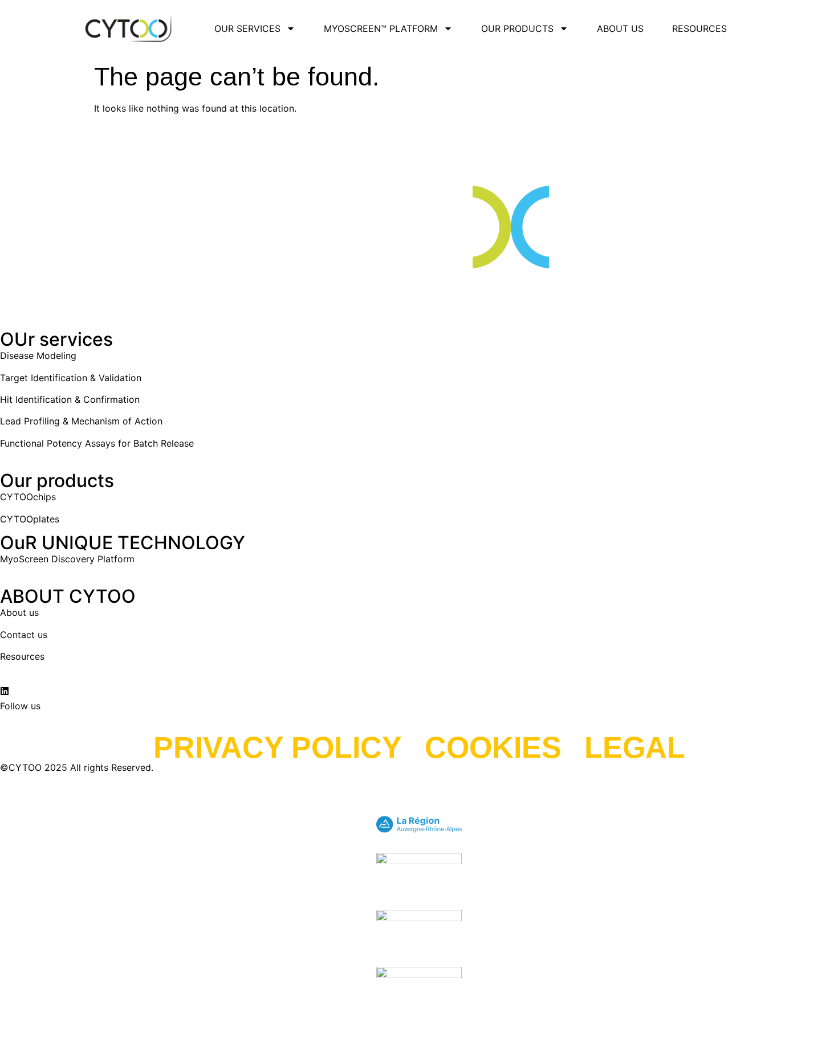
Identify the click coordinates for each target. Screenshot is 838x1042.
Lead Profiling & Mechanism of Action (81, 421)
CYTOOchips (28, 496)
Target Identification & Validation (70, 377)
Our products (517, 28)
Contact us (23, 634)
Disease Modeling (38, 355)
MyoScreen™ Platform (381, 28)
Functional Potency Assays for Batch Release (97, 443)
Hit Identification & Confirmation (70, 399)
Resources (699, 28)
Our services (247, 28)
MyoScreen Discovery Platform (67, 559)
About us (620, 28)
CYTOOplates (29, 519)
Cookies (493, 747)
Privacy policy (277, 747)
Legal (634, 747)
